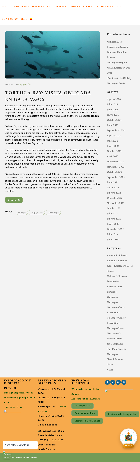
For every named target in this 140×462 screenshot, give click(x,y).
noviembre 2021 (116, 203)
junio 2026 (113, 109)
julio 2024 (112, 140)
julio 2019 (112, 234)
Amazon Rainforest (117, 255)
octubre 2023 (114, 151)
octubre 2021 (114, 208)
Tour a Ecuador (115, 359)
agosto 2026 (114, 99)
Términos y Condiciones (87, 420)
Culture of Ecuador (117, 276)
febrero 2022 (114, 192)
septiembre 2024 (116, 130)
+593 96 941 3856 (13, 407)
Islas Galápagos (53, 212)
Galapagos (112, 296)
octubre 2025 (114, 119)
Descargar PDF (82, 405)
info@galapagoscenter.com (18, 392)
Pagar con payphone (84, 412)
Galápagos (22, 84)
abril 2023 (112, 156)
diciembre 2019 (115, 229)
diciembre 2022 (115, 161)
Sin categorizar (115, 343)
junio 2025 (113, 125)
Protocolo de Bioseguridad (122, 413)
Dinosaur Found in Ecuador (85, 398)
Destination (113, 281)
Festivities (112, 291)
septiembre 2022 (116, 177)
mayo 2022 (113, 187)
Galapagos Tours (37, 212)
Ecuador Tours (114, 286)
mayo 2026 (113, 114)
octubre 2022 (114, 171)
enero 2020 (113, 223)
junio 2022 (113, 182)
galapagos (22, 212)
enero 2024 (113, 145)
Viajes (110, 369)
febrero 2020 (114, 218)
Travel (110, 364)
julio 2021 (112, 213)
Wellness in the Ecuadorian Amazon (85, 391)
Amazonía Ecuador (117, 260)
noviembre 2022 (116, 166)
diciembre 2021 (115, 197)
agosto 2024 (114, 135)
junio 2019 (113, 239)
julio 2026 (112, 104)
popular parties (115, 338)
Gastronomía (114, 333)
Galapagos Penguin (117, 62)
